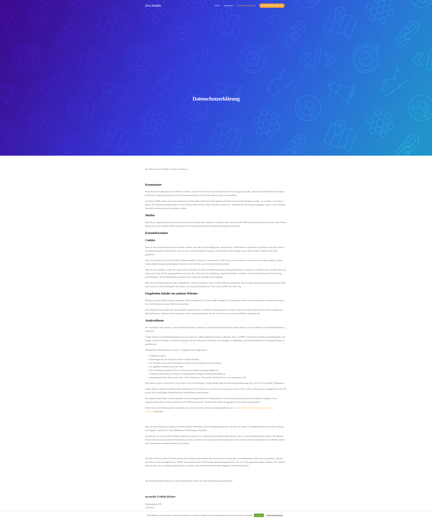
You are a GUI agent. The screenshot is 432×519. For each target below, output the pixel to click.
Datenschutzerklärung (275, 515)
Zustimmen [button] (258, 515)
